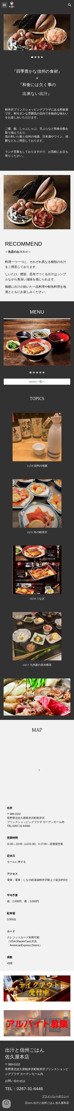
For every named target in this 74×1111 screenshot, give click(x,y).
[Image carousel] (37, 36)
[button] (4, 5)
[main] (37, 116)
